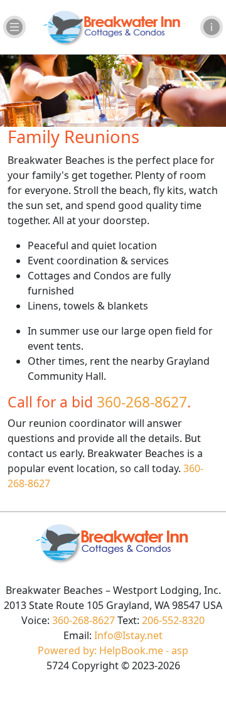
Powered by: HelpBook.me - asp (113, 650)
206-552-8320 (173, 620)
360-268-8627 (142, 402)
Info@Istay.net (128, 635)
